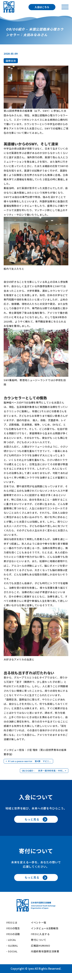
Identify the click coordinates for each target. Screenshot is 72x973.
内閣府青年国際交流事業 (45, 951)
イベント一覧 (38, 922)
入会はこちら (42, 7)
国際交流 (11, 60)
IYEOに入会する (41, 934)
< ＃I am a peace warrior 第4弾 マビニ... (28, 761)
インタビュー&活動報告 (45, 928)
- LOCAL (11, 940)
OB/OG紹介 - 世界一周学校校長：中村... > (44, 770)
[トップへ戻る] (8, 7)
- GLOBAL (12, 945)
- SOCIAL (11, 951)
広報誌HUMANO (40, 945)
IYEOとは (11, 922)
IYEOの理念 (13, 928)
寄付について (40, 940)
